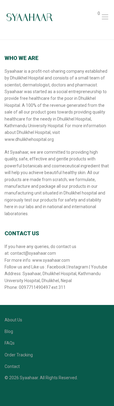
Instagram (78, 266)
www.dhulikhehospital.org (29, 139)
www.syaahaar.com (51, 260)
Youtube (99, 266)
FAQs (10, 343)
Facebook (56, 266)
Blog (9, 331)
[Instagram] (16, 392)
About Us (13, 319)
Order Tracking (19, 354)
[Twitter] (25, 392)
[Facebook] (6, 392)
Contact (12, 366)
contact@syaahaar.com (33, 253)
